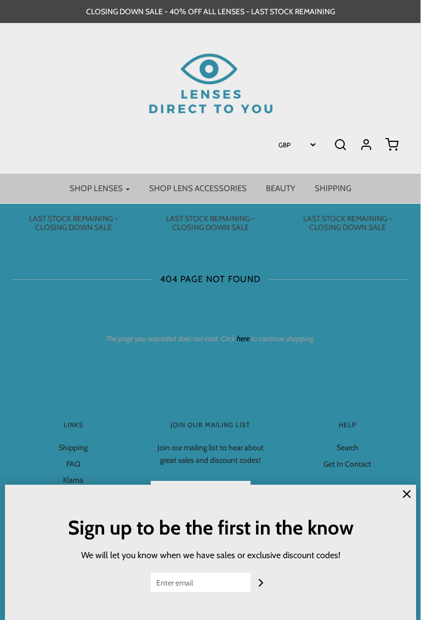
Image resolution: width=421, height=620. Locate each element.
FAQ (73, 464)
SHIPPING (333, 188)
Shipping (73, 447)
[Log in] (366, 144)
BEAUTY (280, 188)
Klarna (73, 480)
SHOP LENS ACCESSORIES (198, 188)
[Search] (340, 144)
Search (348, 447)
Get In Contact (347, 464)
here (243, 338)
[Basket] (392, 144)
